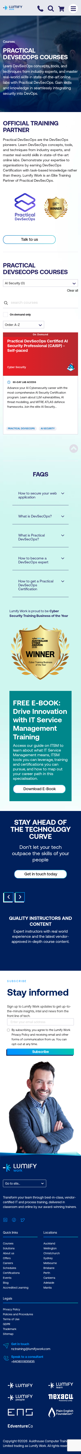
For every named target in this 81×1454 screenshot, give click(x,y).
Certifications (11, 1272)
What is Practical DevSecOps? (31, 537)
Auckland (49, 1243)
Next (20, 897)
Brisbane (48, 1268)
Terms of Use (11, 1319)
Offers (7, 1258)
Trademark (9, 1329)
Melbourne (50, 1263)
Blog (5, 1282)
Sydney (48, 1258)
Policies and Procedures (18, 1314)
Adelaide (48, 1282)
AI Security (48, 428)
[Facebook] (14, 1219)
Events (7, 1277)
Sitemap (8, 1333)
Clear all (72, 290)
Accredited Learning (15, 1287)
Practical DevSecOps (21, 428)
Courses (9, 41)
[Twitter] (22, 1219)
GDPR (6, 1324)
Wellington (50, 1248)
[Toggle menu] (73, 8)
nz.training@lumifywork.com (30, 1349)
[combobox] (5, 1183)
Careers (8, 1263)
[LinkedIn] (5, 1219)
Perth (46, 1272)
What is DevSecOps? (35, 516)
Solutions (9, 1248)
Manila (47, 1287)
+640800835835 (23, 1361)
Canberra (49, 1277)
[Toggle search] (51, 8)
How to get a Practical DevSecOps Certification (35, 585)
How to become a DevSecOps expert (33, 560)
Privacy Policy (11, 1309)
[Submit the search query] (6, 302)
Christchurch (51, 1253)
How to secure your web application (37, 495)
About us (8, 1253)
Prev (8, 897)
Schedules (9, 1268)
